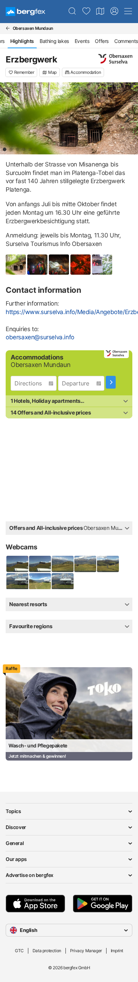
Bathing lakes (54, 41)
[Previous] (11, 118)
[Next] (126, 118)
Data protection (47, 950)
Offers (102, 41)
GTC (19, 950)
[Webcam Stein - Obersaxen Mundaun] (17, 564)
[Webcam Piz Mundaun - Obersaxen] (17, 581)
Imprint (117, 950)
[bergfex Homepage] (25, 11)
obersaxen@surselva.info (40, 337)
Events (82, 41)
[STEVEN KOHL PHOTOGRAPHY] (69, 118)
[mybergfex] (114, 11)
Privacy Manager (86, 950)
